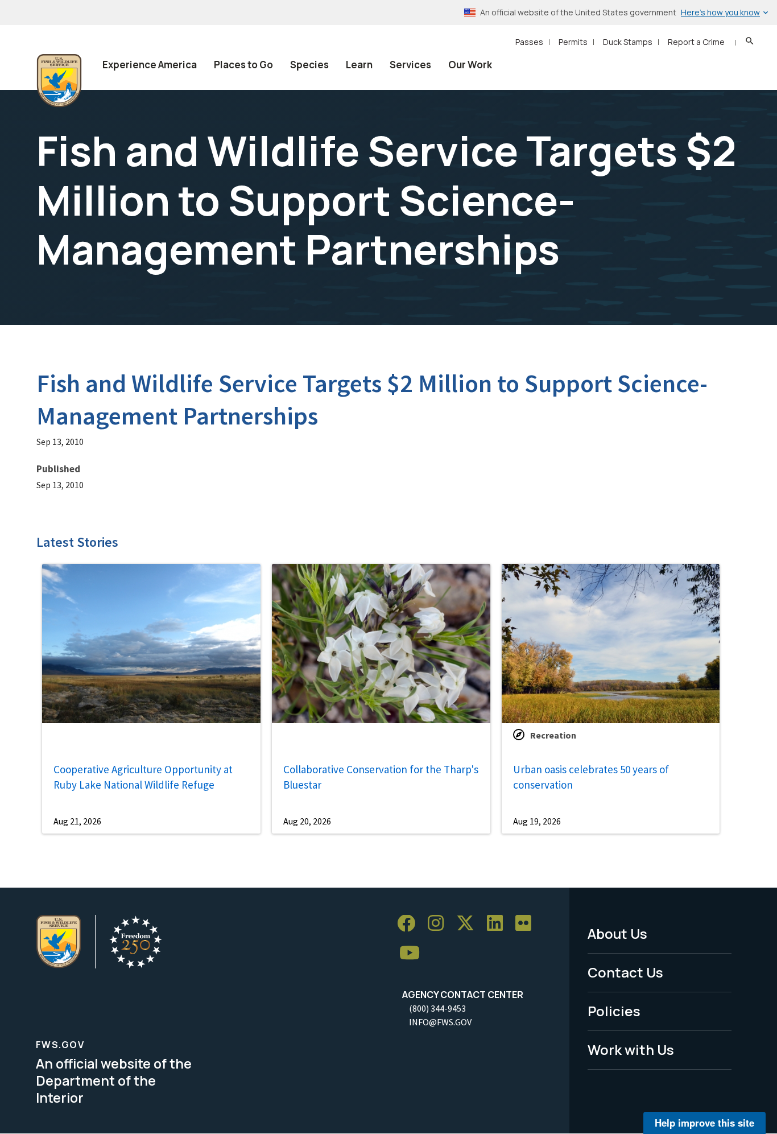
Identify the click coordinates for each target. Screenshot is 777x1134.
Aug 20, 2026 (307, 821)
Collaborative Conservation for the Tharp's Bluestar (380, 776)
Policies (614, 1010)
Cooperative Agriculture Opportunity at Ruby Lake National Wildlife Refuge (143, 776)
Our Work (470, 64)
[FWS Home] (59, 80)
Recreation (553, 735)
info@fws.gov (440, 1022)
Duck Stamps (627, 41)
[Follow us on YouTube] (413, 953)
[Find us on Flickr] (527, 924)
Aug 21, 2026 (77, 821)
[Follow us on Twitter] (469, 924)
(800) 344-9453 (437, 1008)
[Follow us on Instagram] (440, 924)
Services (410, 64)
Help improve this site (704, 1122)
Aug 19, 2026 (537, 821)
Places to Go (243, 64)
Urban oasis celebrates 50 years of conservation (591, 776)
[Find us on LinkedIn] (499, 924)
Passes (529, 41)
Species (309, 64)
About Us (617, 933)
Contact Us (625, 972)
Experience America (149, 64)
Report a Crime (696, 41)
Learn (359, 64)
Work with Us (631, 1049)
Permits (573, 41)
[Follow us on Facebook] (410, 924)
